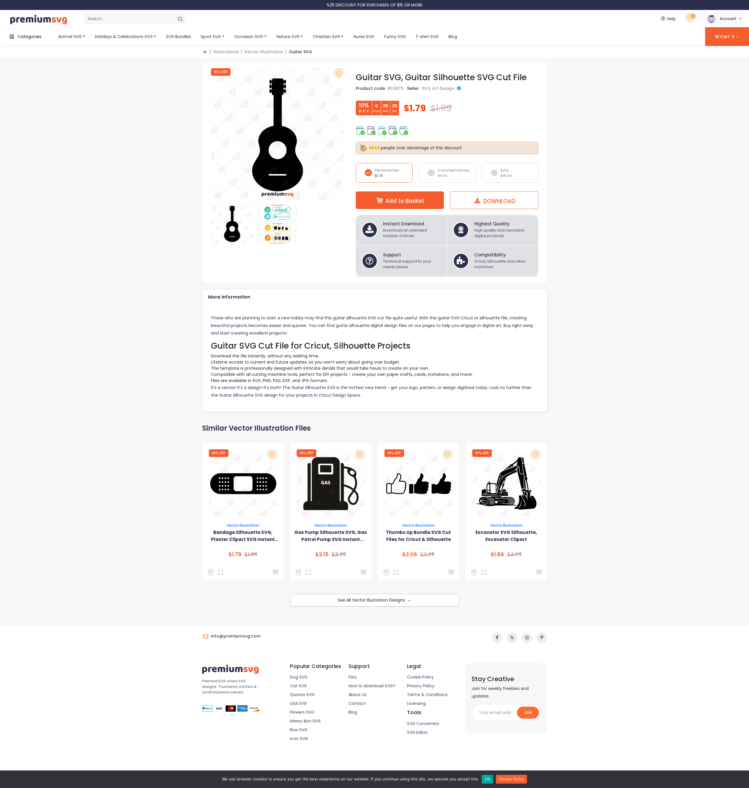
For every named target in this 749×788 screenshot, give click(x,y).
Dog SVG (298, 677)
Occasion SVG (248, 37)
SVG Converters (423, 724)
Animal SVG (70, 37)
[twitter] (512, 638)
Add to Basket (404, 201)
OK (487, 779)
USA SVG (298, 703)
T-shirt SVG (427, 37)
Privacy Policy (420, 686)
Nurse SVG (363, 37)
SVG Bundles (178, 37)
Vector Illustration (263, 52)
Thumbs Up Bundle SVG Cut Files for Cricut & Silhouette (418, 535)
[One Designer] (212, 572)
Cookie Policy (420, 677)
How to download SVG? (371, 686)
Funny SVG (395, 37)
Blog (453, 37)
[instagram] (527, 638)
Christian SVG (326, 37)
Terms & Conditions (427, 695)
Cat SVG (298, 686)
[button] (724, 19)
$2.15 (322, 554)
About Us (357, 695)
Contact (357, 703)
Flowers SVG (302, 712)
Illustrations (226, 52)
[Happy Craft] (387, 572)
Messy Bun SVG (305, 721)
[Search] (180, 18)
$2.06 (409, 554)
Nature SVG (288, 37)
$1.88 (497, 554)
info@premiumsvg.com (236, 636)
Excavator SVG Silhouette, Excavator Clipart (506, 535)
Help (671, 19)
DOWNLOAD (498, 201)
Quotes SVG (302, 695)
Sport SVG (211, 37)
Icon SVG (299, 738)
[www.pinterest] (542, 638)
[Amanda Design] (475, 572)
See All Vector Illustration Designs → (374, 600)
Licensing (416, 703)
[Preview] (222, 572)
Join (527, 712)
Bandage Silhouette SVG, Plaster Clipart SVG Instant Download (243, 536)
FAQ (352, 677)
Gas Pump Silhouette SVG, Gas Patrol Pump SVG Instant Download (330, 536)
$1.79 (235, 554)
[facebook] (497, 638)
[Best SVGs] (299, 572)
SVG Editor (417, 732)
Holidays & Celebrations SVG (124, 37)
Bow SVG (298, 730)
